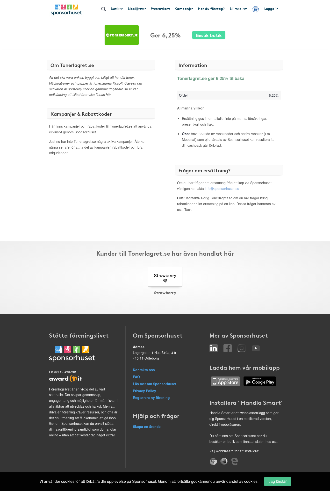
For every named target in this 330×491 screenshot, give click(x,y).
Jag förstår (278, 481)
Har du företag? (211, 8)
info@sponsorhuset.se (222, 188)
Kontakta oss (144, 369)
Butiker (117, 8)
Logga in (271, 8)
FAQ (136, 376)
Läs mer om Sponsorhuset (154, 383)
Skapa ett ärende (147, 426)
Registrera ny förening (151, 397)
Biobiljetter (137, 8)
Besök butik (209, 35)
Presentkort (160, 8)
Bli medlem (238, 8)
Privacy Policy (144, 390)
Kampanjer (184, 8)
